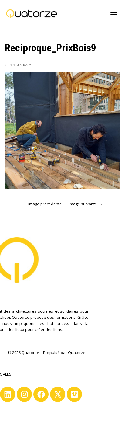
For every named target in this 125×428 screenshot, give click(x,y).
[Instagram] (24, 394)
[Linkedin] (7, 394)
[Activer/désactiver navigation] (113, 13)
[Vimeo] (74, 394)
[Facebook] (41, 394)
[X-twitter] (57, 394)
